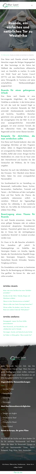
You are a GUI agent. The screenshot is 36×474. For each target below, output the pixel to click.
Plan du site (18, 472)
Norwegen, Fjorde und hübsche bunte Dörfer (17, 332)
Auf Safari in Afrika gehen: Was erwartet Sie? (17, 335)
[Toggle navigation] (32, 5)
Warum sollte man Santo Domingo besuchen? (18, 304)
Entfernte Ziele (6, 55)
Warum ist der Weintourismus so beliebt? (16, 301)
